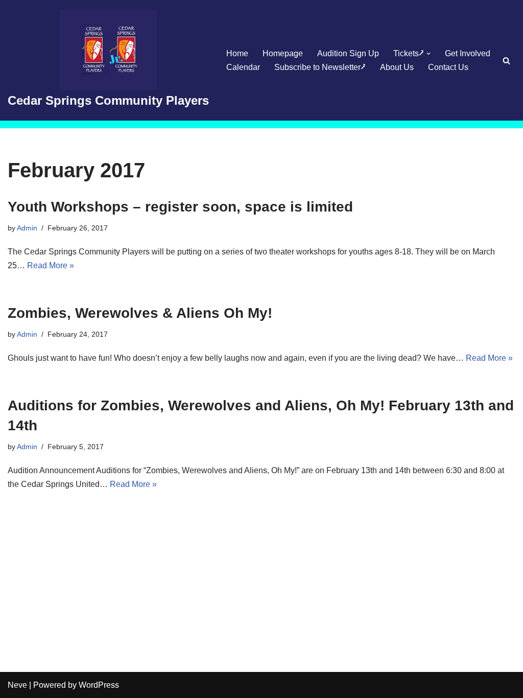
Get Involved (467, 53)
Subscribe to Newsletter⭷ (320, 67)
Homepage (283, 53)
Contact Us (448, 67)
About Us (397, 67)
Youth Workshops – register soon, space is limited (180, 207)
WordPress (99, 685)
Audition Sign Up (348, 53)
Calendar (243, 67)
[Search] (506, 60)
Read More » (50, 265)
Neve (17, 685)
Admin (27, 228)
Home (237, 53)
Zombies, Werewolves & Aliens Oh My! (140, 313)
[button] (428, 54)
